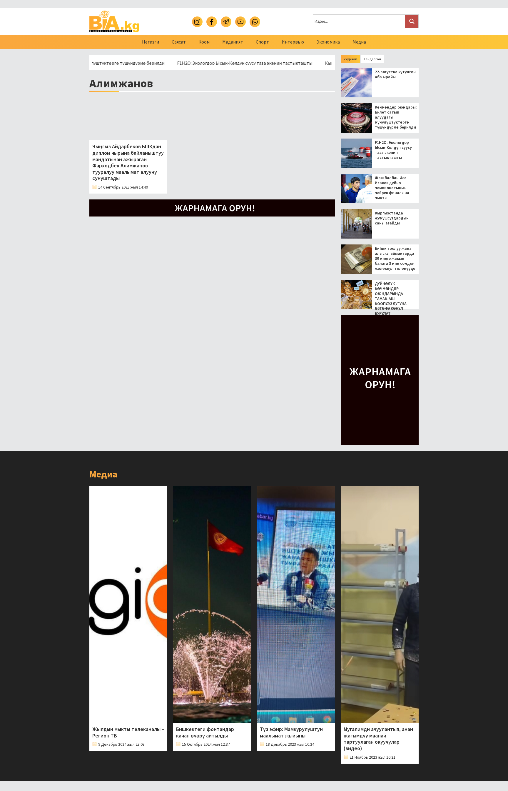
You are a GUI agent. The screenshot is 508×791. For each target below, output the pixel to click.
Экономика (328, 42)
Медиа (359, 42)
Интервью (293, 42)
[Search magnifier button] (411, 21)
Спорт (262, 42)
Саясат (179, 42)
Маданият (232, 42)
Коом (204, 42)
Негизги (150, 42)
